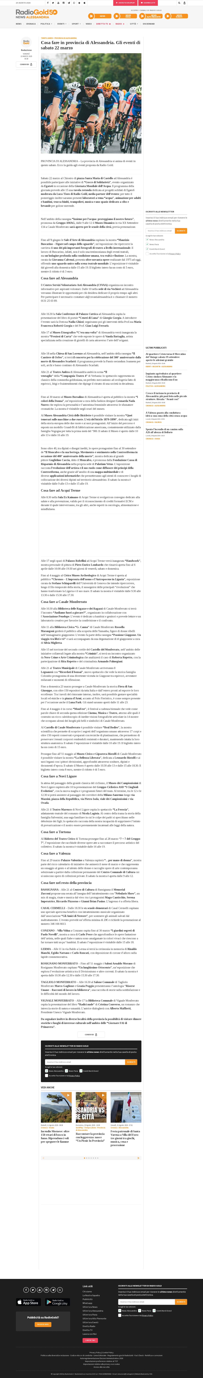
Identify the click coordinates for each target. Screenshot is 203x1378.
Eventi (61, 23)
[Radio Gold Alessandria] (36, 13)
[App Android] (79, 3)
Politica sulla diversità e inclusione (55, 1355)
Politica (46, 23)
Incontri (156, 366)
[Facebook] (47, 3)
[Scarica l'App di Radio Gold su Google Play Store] (57, 1302)
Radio (119, 23)
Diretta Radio (89, 1326)
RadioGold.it (69, 1374)
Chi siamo (87, 1291)
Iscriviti (131, 1062)
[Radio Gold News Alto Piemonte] (151, 16)
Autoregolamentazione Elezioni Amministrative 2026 (101, 1358)
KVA (151, 1374)
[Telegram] (68, 3)
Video (89, 23)
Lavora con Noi (90, 1334)
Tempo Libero (47, 38)
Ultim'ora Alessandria (93, 1310)
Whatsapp (87, 1303)
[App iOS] (84, 3)
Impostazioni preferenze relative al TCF (101, 1361)
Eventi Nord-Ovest (90, 1071)
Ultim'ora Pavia (90, 1314)
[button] (26, 64)
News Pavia (73, 1071)
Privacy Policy (74, 1075)
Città (133, 23)
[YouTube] (58, 3)
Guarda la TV (149, 3)
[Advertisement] (91, 535)
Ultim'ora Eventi (90, 1322)
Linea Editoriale (100, 1355)
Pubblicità (87, 1299)
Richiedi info (43, 1324)
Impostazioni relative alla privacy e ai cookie (101, 1364)
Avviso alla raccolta (102, 1367)
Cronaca (31, 23)
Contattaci (90, 1340)
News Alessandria (56, 1071)
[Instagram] (63, 3)
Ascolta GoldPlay (126, 3)
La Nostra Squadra (91, 1295)
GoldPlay (79, 1127)
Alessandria (123, 1127)
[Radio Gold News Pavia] (125, 16)
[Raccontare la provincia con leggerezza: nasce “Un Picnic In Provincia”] (91, 1107)
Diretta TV (102, 23)
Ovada (51, 1127)
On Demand (149, 23)
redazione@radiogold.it (125, 1374)
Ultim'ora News (90, 1307)
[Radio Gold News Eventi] (176, 16)
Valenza (158, 422)
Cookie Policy (108, 1352)
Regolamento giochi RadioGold (120, 1355)
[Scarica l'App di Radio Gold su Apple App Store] (28, 1302)
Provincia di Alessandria (65, 38)
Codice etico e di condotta (81, 1355)
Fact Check (139, 1355)
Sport (75, 23)
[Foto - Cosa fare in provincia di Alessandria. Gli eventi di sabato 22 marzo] (91, 103)
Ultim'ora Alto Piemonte (94, 1318)
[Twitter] (53, 3)
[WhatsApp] (74, 3)
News (19, 23)
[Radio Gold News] (100, 16)
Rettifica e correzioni (153, 1355)
